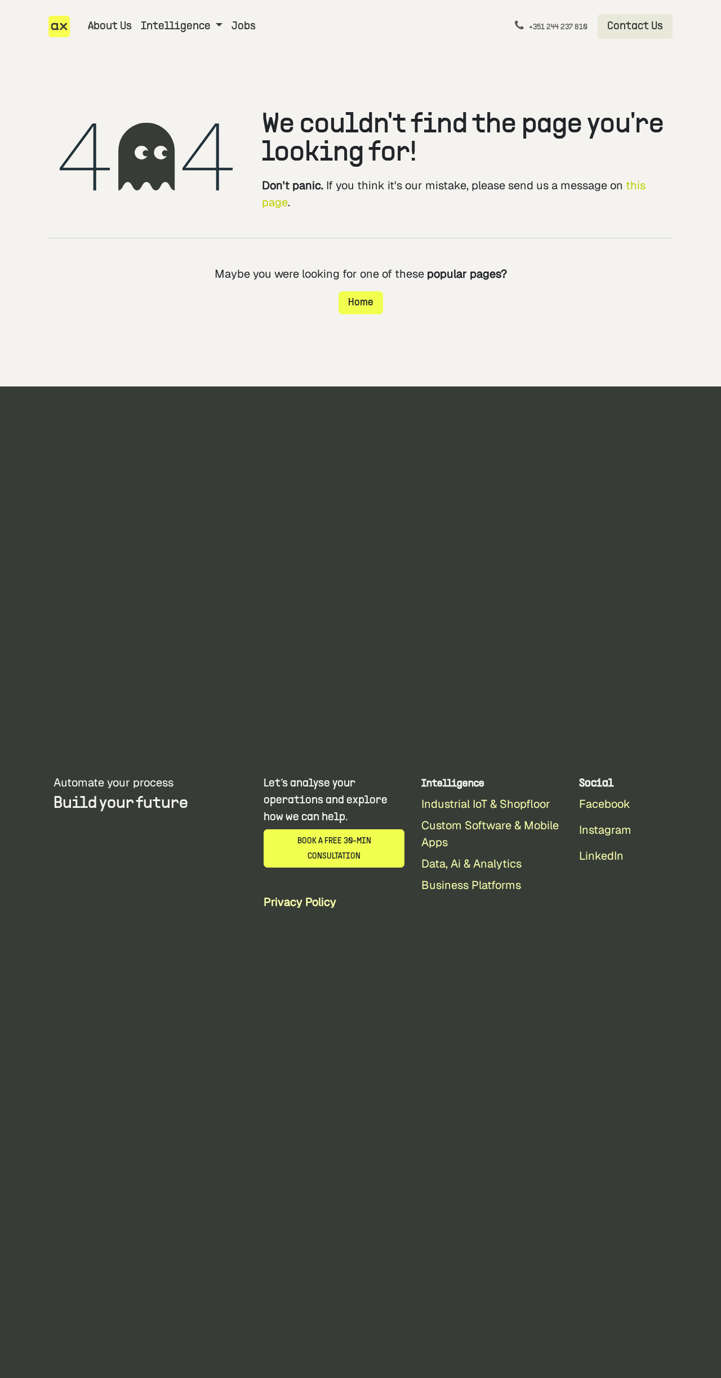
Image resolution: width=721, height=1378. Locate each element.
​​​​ (635, 26)
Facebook (604, 804)
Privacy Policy (300, 902)
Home (360, 302)
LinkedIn (601, 855)
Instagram (605, 830)
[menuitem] (109, 26)
